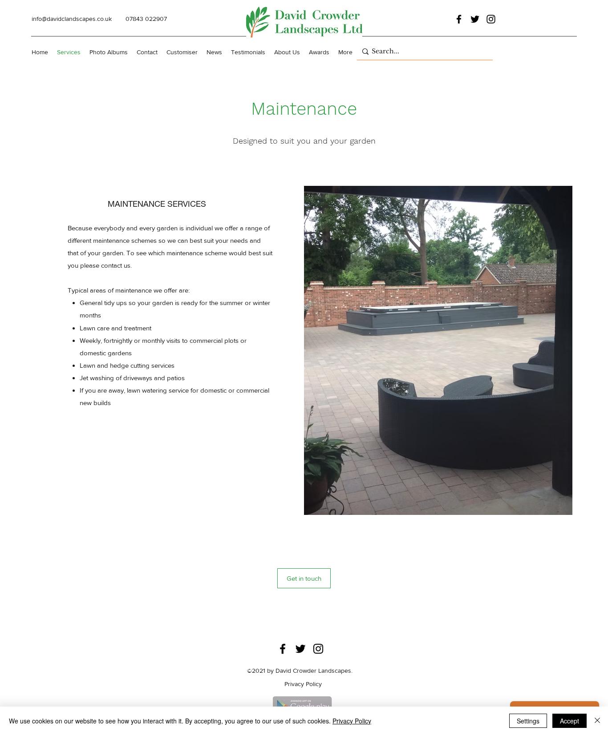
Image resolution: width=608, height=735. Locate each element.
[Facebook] (459, 19)
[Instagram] (491, 19)
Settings (528, 720)
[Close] (597, 721)
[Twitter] (475, 19)
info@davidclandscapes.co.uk (72, 18)
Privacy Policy (351, 720)
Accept (569, 720)
